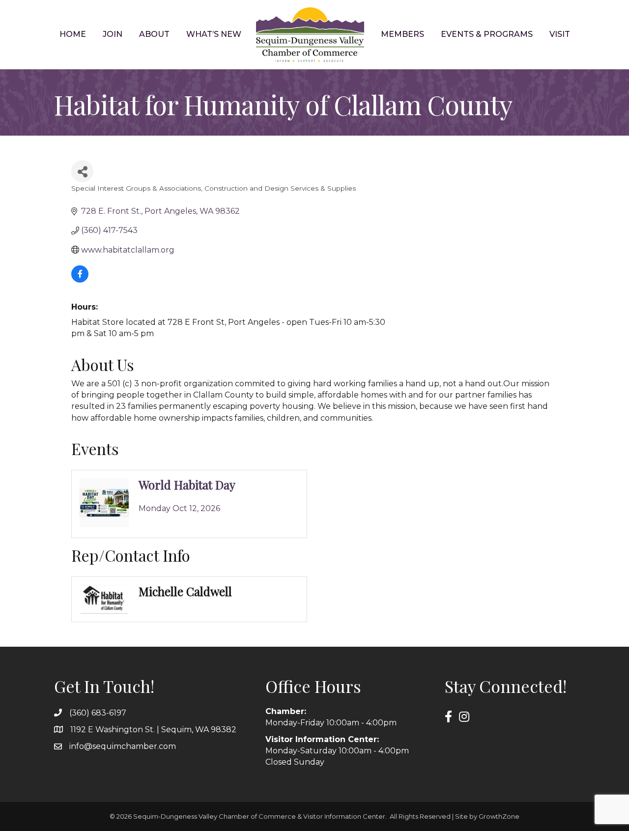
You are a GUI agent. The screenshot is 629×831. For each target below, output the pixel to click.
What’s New (213, 34)
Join (112, 34)
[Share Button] (82, 171)
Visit (559, 34)
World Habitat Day (187, 484)
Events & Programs (487, 34)
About (154, 34)
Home (72, 34)
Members (402, 34)
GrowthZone (499, 816)
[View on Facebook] (79, 280)
